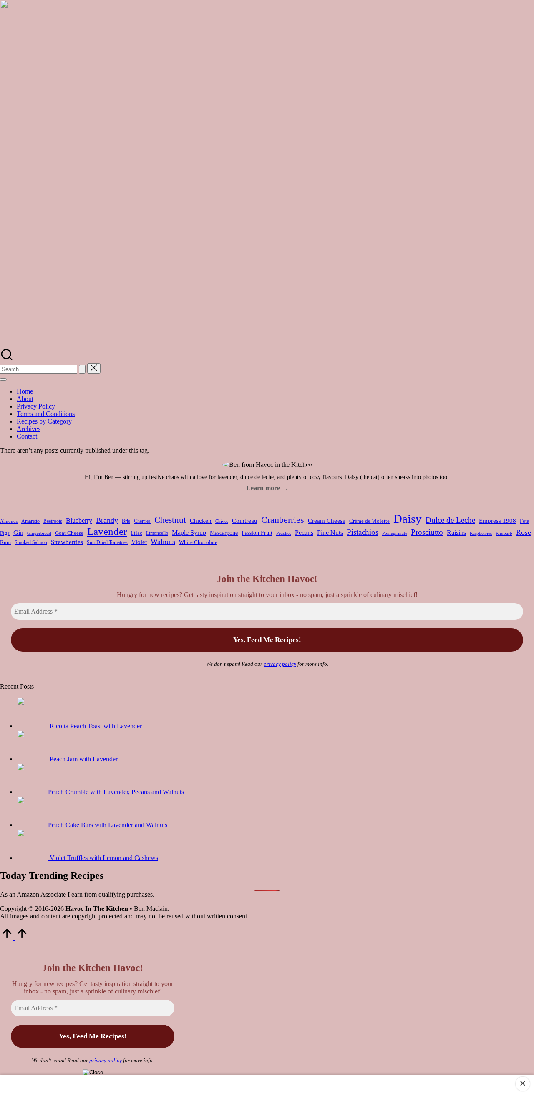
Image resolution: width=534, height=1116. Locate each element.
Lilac (136, 533)
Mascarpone (224, 533)
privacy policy (280, 664)
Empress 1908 (497, 520)
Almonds (9, 521)
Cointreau (244, 520)
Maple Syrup (189, 533)
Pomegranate (394, 533)
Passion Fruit (257, 532)
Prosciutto (427, 532)
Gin (18, 532)
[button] (82, 369)
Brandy (107, 520)
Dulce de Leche (450, 520)
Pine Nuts (330, 533)
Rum (5, 542)
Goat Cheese (69, 533)
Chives (221, 521)
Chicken (201, 520)
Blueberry (79, 520)
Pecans (304, 532)
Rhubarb (504, 533)
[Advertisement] (267, 1094)
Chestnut (170, 519)
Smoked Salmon (31, 542)
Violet (139, 542)
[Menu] (3, 379)
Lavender (107, 531)
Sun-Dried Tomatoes (107, 542)
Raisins (456, 532)
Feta (524, 521)
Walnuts (163, 541)
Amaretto (30, 521)
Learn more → (267, 488)
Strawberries (67, 542)
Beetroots (52, 521)
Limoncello (157, 533)
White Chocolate (198, 542)
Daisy (407, 518)
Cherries (142, 521)
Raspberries (481, 533)
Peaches (283, 533)
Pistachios (362, 532)
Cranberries (282, 519)
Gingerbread (39, 533)
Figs (5, 533)
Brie (126, 521)
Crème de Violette (369, 521)
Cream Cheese (326, 520)
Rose (523, 532)
